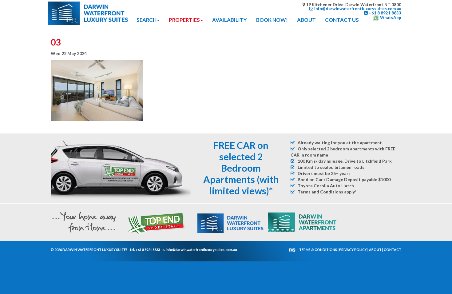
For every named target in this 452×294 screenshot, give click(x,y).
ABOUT (306, 20)
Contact (392, 250)
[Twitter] (293, 250)
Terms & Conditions (318, 250)
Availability (229, 20)
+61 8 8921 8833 (148, 250)
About (375, 250)
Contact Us (342, 20)
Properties (184, 20)
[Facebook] (290, 250)
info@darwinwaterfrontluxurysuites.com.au (201, 250)
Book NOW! (272, 20)
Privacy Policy (353, 250)
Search (147, 20)
